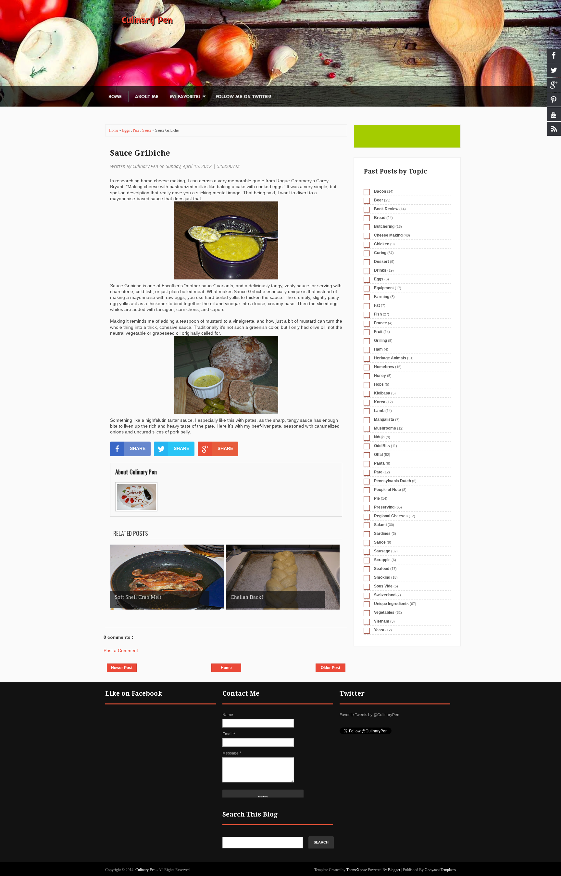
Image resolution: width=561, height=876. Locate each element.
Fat (377, 305)
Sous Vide (383, 586)
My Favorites (185, 97)
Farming (381, 296)
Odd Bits (382, 446)
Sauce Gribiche (140, 153)
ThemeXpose (356, 870)
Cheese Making (388, 235)
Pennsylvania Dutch (392, 481)
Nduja (379, 437)
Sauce (147, 130)
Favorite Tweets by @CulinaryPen (369, 715)
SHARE (137, 448)
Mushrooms (385, 428)
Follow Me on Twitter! (243, 97)
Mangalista (384, 419)
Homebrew (384, 367)
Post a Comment (121, 650)
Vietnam (381, 621)
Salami (380, 524)
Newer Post (121, 667)
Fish (378, 314)
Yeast (379, 630)
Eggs (126, 130)
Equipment (384, 288)
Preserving (384, 507)
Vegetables (384, 612)
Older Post (330, 667)
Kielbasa (382, 393)
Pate (136, 130)
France (380, 323)
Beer (378, 200)
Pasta (379, 463)
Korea (379, 402)
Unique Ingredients (391, 603)
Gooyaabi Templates (440, 870)
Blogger (394, 870)
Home (115, 97)
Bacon (380, 191)
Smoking (382, 577)
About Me (146, 97)
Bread (379, 217)
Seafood (381, 568)
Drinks (380, 270)
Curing (380, 253)
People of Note (387, 489)
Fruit (378, 331)
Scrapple (382, 560)
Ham (378, 349)
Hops (379, 384)
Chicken (381, 244)
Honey (380, 375)
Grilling (380, 340)
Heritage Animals (390, 358)
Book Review (386, 209)
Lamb (379, 410)
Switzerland (384, 595)
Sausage (382, 551)
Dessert (381, 261)
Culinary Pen (146, 20)
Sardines (382, 533)
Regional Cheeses (391, 516)
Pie (377, 498)
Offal (378, 454)
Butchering (384, 226)
